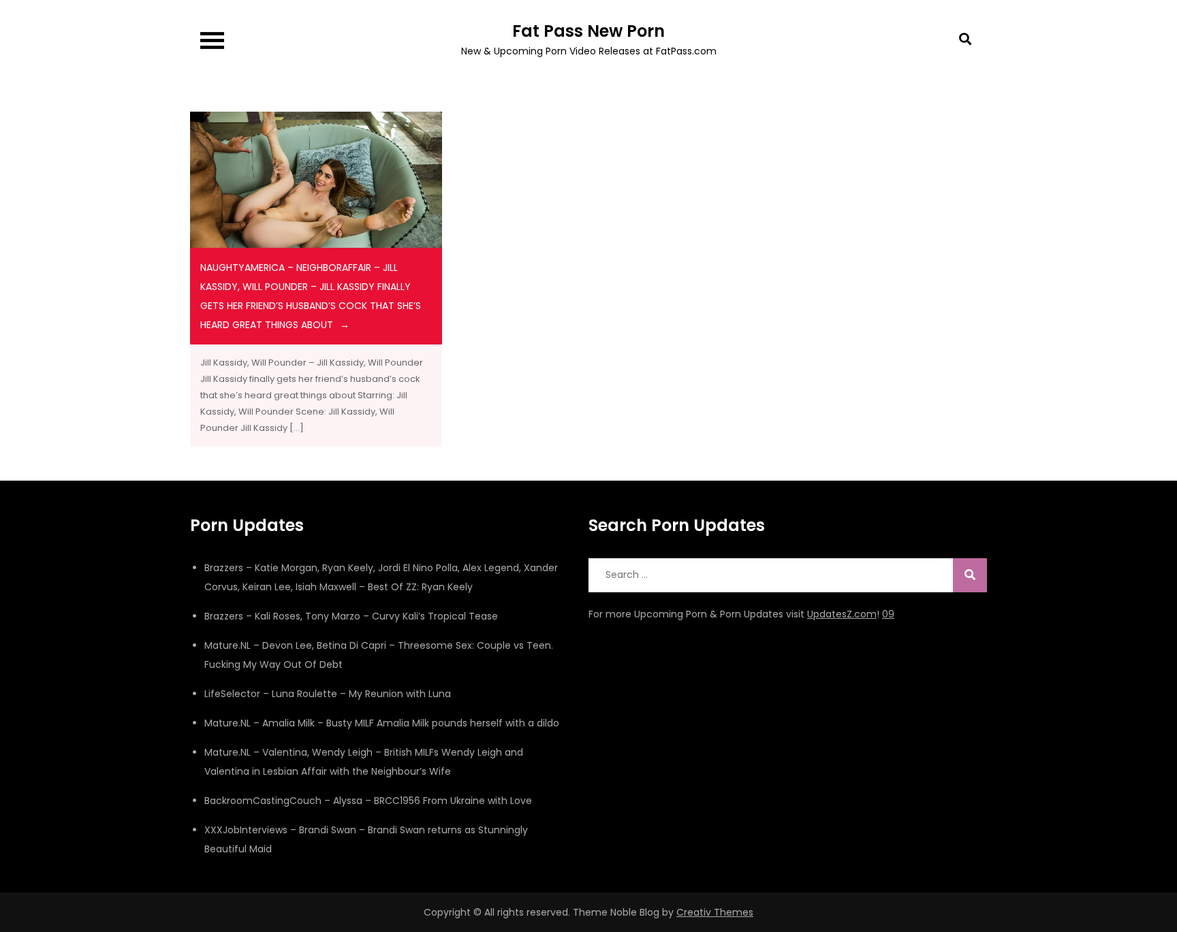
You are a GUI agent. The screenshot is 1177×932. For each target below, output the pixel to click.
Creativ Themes (714, 912)
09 (888, 614)
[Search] (970, 575)
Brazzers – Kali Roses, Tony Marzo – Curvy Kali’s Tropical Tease (351, 616)
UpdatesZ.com (842, 614)
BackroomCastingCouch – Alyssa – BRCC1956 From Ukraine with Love (368, 800)
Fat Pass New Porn (588, 31)
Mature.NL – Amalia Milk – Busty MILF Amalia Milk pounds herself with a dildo (381, 723)
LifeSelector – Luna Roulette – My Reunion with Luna (327, 694)
